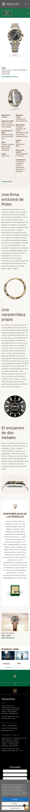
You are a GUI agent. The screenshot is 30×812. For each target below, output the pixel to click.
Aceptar (15, 799)
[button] (27, 781)
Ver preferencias (15, 808)
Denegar (15, 804)
